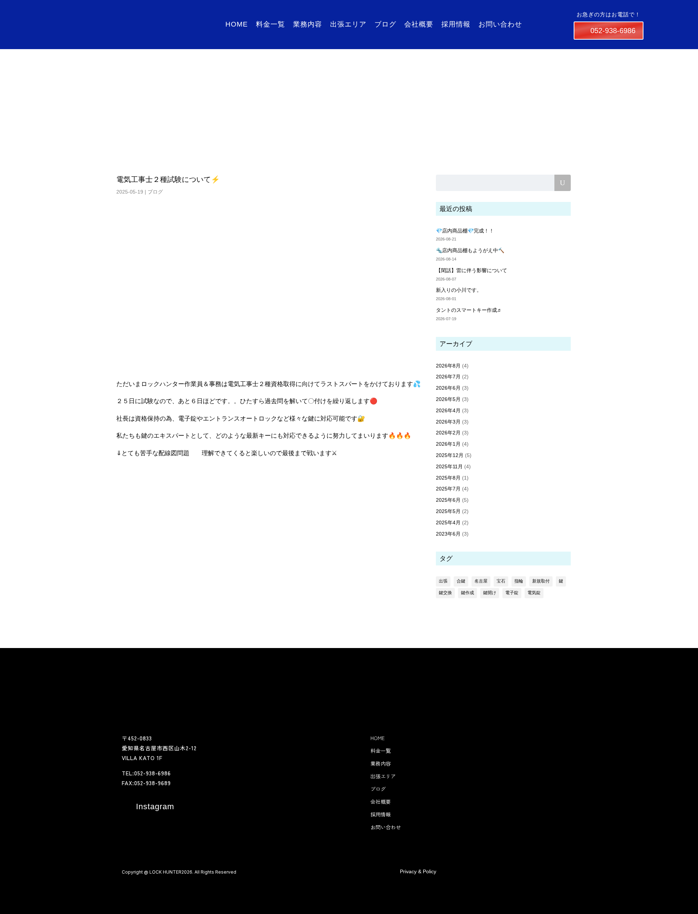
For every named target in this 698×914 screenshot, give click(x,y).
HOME (373, 14)
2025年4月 (448, 522)
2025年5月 (448, 511)
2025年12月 (450, 455)
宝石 (501, 581)
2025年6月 (448, 500)
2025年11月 (449, 466)
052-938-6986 (610, 31)
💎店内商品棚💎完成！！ (465, 231)
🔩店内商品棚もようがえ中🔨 (470, 250)
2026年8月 (448, 366)
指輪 (518, 581)
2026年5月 (448, 399)
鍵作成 (467, 592)
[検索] (562, 183)
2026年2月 (448, 433)
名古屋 (481, 581)
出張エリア (463, 14)
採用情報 (549, 14)
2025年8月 (448, 478)
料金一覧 (400, 14)
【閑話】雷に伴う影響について (471, 270)
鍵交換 (445, 592)
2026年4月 (448, 410)
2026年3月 (448, 422)
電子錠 (511, 592)
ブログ (492, 14)
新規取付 (541, 581)
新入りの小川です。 (459, 290)
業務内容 (430, 14)
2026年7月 (448, 376)
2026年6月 (448, 388)
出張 (443, 581)
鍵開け (489, 592)
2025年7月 (448, 489)
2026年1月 (448, 444)
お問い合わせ (584, 14)
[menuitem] (148, 806)
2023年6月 (448, 534)
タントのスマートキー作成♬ (469, 310)
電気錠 (534, 592)
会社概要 (520, 14)
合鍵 (461, 581)
